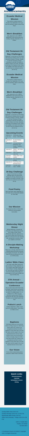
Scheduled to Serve (17, 380)
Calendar (16, 378)
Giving (17, 382)
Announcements (17, 376)
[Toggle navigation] (18, 2)
